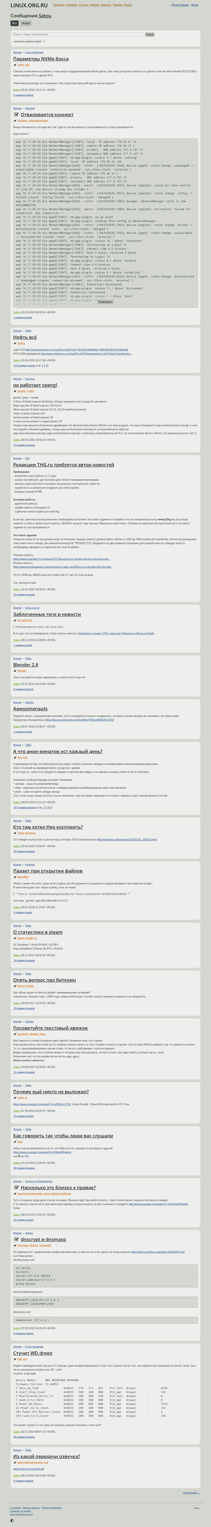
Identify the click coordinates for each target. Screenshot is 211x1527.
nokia (20, 833)
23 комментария (23, 1116)
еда (25, 757)
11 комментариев (24, 1072)
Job (27, 458)
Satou (45, 15)
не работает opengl (35, 385)
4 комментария (23, 912)
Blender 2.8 (25, 664)
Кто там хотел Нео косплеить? (48, 827)
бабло (30, 986)
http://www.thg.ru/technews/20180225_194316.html (127, 839)
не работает (24, 620)
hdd (19, 1359)
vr (26, 1097)
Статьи (84, 5)
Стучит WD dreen (32, 1353)
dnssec (34, 1245)
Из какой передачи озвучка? (46, 1456)
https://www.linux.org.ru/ (21, 1514)
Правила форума (31, 1508)
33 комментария (23, 1220)
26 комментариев (24, 1437)
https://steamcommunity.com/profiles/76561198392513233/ (79, 720)
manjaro (22, 120)
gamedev (22, 1034)
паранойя (45, 1245)
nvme (20, 64)
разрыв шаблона (60, 1193)
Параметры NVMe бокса (41, 58)
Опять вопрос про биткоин (44, 980)
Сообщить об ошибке (20, 1511)
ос (35, 938)
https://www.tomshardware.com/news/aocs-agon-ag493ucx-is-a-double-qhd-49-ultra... (63, 567)
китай (29, 938)
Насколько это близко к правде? (58, 1187)
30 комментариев (24, 1168)
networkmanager (38, 120)
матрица (30, 833)
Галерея (72, 5)
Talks (28, 330)
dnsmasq (22, 1245)
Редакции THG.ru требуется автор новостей (63, 464)
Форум (94, 5)
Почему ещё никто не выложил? (51, 1091)
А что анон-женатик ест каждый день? (58, 751)
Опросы (105, 5)
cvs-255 (24, 1156)
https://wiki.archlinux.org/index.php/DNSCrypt (158, 1252)
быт (19, 757)
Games (29, 702)
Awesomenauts (30, 708)
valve (20, 1097)
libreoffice (23, 876)
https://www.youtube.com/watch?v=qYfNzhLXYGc (42, 1104)
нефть (21, 343)
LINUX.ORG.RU (29, 5)
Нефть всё (25, 337)
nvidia (30, 391)
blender (21, 670)
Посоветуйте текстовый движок (50, 1028)
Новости (59, 5)
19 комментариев (24, 960)
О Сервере (15, 1508)
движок (34, 1034)
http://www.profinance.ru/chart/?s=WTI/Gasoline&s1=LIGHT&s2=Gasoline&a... (86, 353)
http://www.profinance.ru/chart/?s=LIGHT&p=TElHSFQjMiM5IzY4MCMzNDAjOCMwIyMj (76, 349)
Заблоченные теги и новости (47, 614)
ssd (27, 64)
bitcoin (21, 986)
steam (21, 938)
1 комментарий (23, 317)
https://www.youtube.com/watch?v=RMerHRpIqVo (42, 1152)
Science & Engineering (38, 1181)
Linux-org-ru (32, 607)
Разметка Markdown (51, 1508)
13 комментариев (24, 445)
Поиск (128, 5)
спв (46, 1462)
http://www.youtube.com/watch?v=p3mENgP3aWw (158, 1204)
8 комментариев (23, 689)
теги (20, 1141)
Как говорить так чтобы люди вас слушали (63, 1135)
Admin (29, 1233)
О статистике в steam (38, 932)
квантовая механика (30, 1193)
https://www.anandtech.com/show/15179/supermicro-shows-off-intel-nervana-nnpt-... (62, 559)
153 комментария (24, 365)
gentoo (21, 391)
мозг (46, 1193)
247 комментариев (25, 807)
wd (25, 1359)
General (30, 108)
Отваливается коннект (47, 114)
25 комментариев (24, 851)
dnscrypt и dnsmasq (43, 1239)
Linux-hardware (34, 52)
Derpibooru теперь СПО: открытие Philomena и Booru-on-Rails (116, 633)
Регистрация (180, 5)
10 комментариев (24, 594)
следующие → (191, 1492)
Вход (194, 5)
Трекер (117, 5)
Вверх (197, 1508)
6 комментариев (23, 95)
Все (14, 23)
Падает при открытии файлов (48, 871)
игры (43, 1034)
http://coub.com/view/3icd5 (28, 1469)
